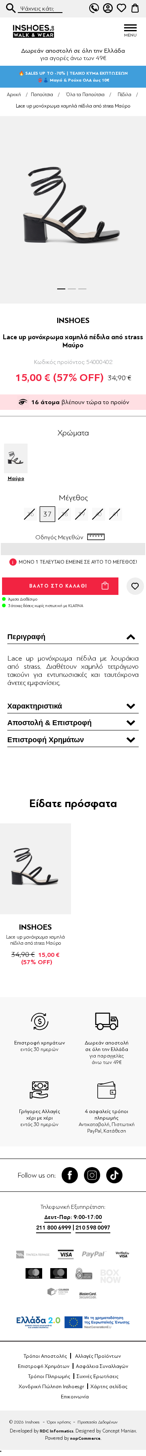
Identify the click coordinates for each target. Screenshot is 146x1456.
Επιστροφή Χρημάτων (43, 1366)
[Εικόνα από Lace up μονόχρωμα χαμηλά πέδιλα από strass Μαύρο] (73, 210)
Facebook (70, 1175)
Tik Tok (114, 1175)
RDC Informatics (56, 1431)
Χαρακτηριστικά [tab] (34, 706)
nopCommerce (85, 1438)
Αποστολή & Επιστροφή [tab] (49, 723)
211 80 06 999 (94, 8)
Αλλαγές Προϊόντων (98, 1356)
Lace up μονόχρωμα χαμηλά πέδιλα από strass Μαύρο (35, 940)
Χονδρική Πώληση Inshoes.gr (51, 1386)
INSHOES (73, 320)
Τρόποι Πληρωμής (49, 1376)
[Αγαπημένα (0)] (121, 8)
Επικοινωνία (75, 1397)
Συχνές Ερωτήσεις (97, 1376)
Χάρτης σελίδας (108, 1386)
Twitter (92, 1175)
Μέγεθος (73, 497)
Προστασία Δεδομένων (97, 1422)
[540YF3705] (35, 868)
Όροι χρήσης (59, 1422)
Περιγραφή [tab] (26, 637)
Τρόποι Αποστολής (45, 1356)
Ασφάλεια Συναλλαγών (102, 1366)
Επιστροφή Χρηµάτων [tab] (45, 740)
